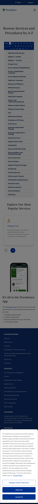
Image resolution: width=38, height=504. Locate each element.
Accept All (19, 497)
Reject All (19, 490)
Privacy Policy (17, 475)
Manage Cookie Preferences (19, 483)
